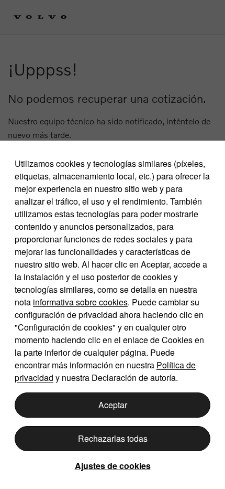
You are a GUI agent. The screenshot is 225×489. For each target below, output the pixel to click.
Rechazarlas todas (113, 438)
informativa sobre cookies (80, 302)
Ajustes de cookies (113, 466)
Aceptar (112, 405)
